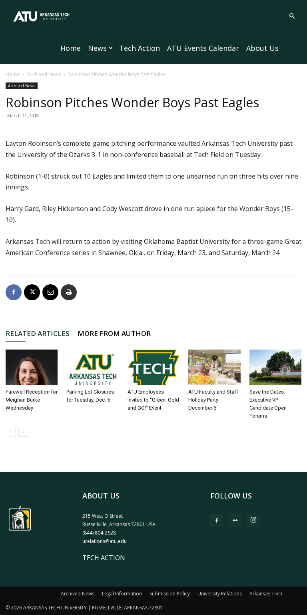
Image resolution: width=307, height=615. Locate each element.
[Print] (69, 292)
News (97, 48)
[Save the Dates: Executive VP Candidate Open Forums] (275, 368)
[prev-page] (11, 432)
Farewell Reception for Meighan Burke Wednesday (32, 400)
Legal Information (122, 593)
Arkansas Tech (265, 593)
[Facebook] (14, 292)
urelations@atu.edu (104, 541)
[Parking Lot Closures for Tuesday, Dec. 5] (92, 368)
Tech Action (139, 48)
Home (70, 48)
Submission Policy (170, 593)
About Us (262, 48)
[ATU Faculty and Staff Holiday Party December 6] (214, 368)
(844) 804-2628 (99, 532)
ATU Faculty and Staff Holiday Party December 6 (213, 400)
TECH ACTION (103, 557)
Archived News (44, 74)
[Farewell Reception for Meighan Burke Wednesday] (32, 368)
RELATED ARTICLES (38, 333)
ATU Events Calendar (203, 48)
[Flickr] (235, 521)
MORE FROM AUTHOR (114, 333)
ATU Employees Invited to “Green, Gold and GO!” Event (153, 400)
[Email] (50, 292)
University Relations (219, 593)
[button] (291, 16)
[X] (32, 292)
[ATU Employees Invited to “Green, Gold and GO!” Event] (153, 368)
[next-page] (23, 432)
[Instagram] (253, 520)
